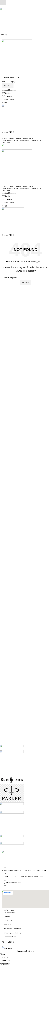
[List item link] (25, 876)
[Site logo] (17, 57)
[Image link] (25, 20)
